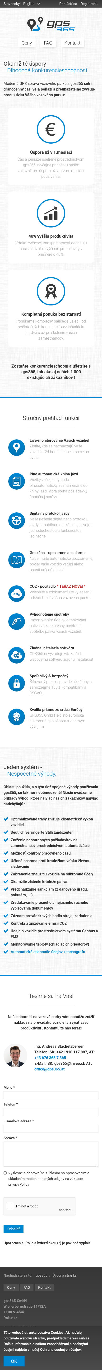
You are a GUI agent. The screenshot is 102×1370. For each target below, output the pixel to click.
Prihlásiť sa (68, 4)
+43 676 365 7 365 (50, 1058)
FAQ (48, 43)
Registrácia (89, 4)
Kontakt (72, 43)
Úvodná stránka (64, 1275)
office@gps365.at (49, 1069)
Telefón (9, 1104)
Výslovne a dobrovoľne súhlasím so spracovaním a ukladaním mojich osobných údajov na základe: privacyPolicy (48, 1179)
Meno (8, 1087)
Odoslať (13, 1229)
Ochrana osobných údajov (60, 1349)
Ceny (27, 43)
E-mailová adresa (17, 1121)
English (28, 4)
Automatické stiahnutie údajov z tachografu (48, 952)
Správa (9, 1138)
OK (14, 1361)
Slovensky (12, 4)
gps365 (51, 24)
